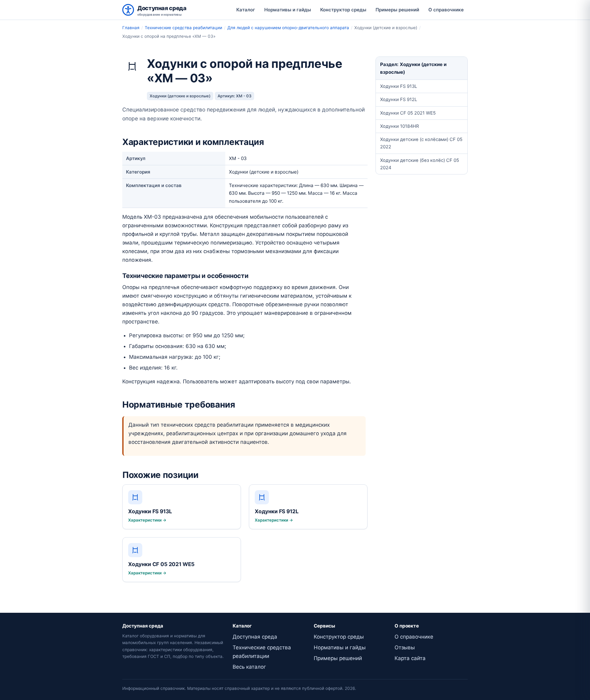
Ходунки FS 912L (398, 99)
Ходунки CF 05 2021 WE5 (408, 113)
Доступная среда (255, 637)
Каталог (245, 10)
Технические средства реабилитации (183, 27)
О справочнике (446, 10)
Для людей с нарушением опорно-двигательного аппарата (288, 27)
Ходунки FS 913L (398, 86)
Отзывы (405, 647)
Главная (131, 27)
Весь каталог (249, 667)
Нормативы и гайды (287, 10)
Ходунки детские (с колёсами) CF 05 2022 (421, 143)
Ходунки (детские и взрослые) (180, 96)
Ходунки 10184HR (399, 126)
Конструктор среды (343, 10)
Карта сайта (410, 658)
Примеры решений (397, 10)
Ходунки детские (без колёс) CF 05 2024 (419, 164)
